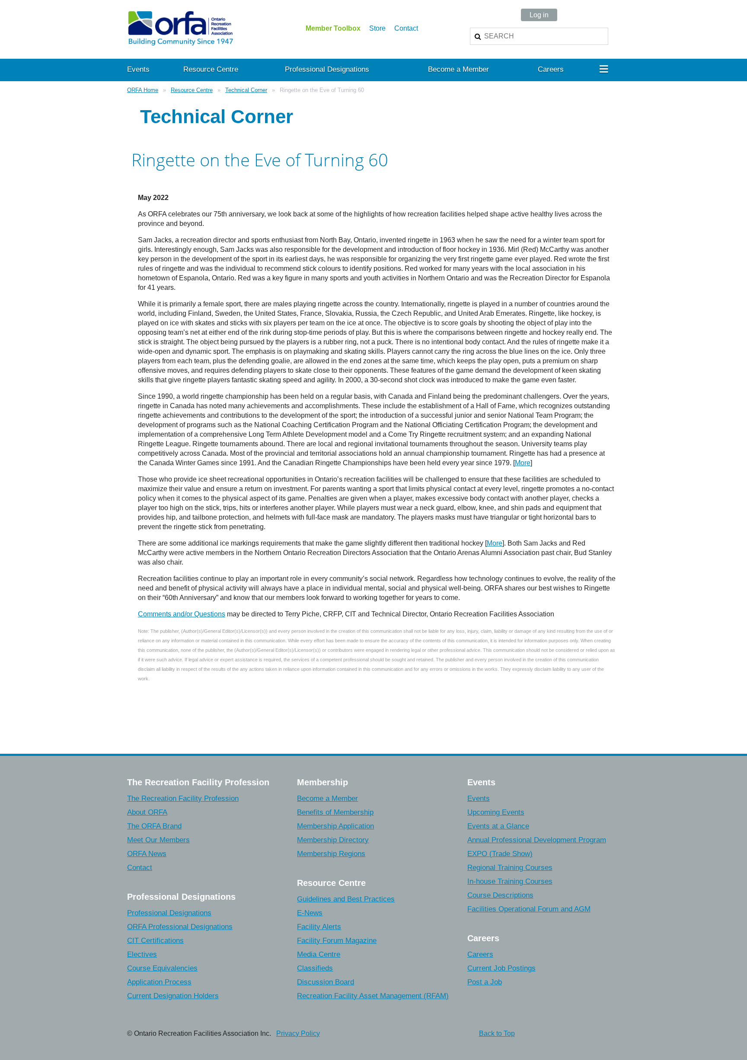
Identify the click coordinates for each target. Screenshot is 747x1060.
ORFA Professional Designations (180, 927)
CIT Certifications (155, 940)
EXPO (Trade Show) (500, 854)
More (522, 463)
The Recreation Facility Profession (183, 798)
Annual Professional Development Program (536, 840)
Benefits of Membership (335, 812)
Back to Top (497, 1033)
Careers (480, 954)
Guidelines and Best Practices (346, 899)
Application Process (159, 982)
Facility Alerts (319, 927)
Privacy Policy (298, 1033)
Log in (539, 15)
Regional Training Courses (509, 867)
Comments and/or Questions (181, 614)
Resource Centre (192, 90)
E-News (309, 913)
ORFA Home (142, 90)
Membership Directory (333, 840)
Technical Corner (246, 90)
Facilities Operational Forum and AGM (529, 909)
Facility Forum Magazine (337, 940)
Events (478, 798)
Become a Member (327, 798)
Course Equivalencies (162, 968)
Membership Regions (331, 854)
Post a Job (484, 982)
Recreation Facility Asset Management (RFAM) (373, 996)
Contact (406, 28)
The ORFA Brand (154, 826)
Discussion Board (325, 982)
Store (377, 28)
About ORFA (147, 812)
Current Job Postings (501, 968)
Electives (142, 954)
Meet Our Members (158, 840)
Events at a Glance (498, 826)
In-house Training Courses (509, 881)
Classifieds (315, 968)
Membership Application (335, 826)
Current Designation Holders (173, 996)
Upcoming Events (495, 812)
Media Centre (318, 954)
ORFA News (146, 854)
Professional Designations (169, 913)
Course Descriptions (500, 895)
